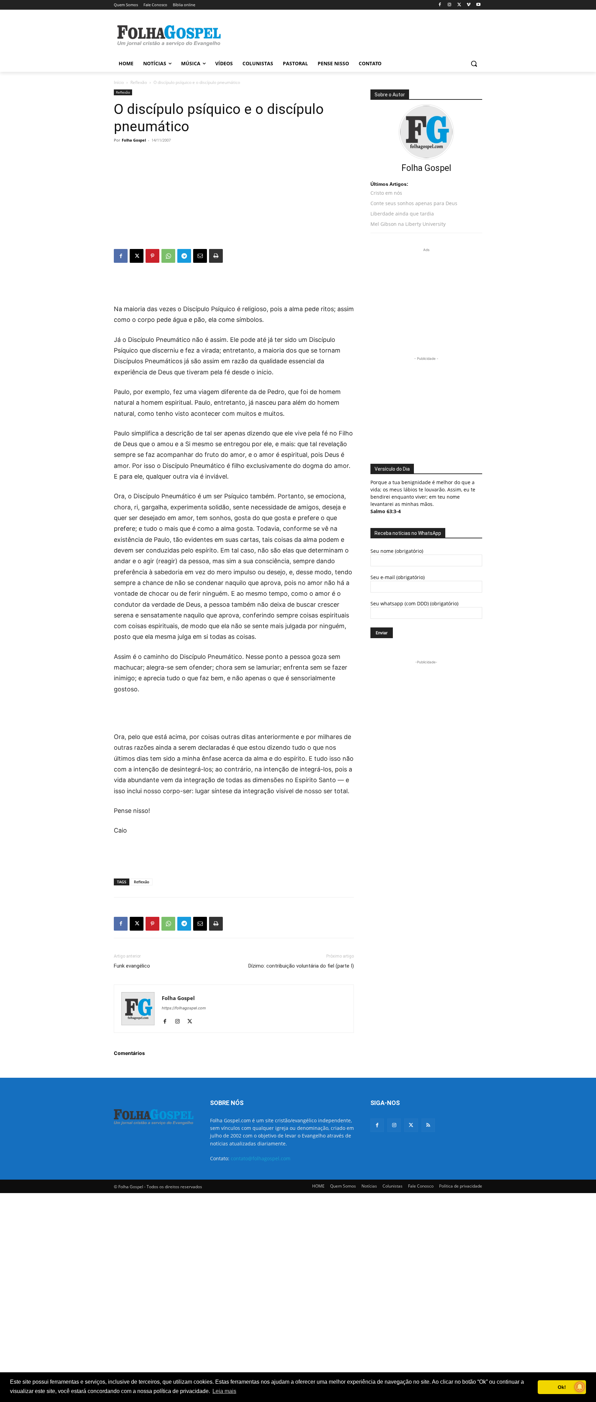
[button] (474, 63)
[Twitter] (411, 1125)
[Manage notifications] (579, 1386)
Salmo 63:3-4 (385, 511)
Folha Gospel (134, 140)
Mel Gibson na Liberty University (408, 224)
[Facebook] (440, 5)
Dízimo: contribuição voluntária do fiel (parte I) (301, 966)
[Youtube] (478, 5)
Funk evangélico (132, 966)
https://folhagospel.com (184, 1008)
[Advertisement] (349, 34)
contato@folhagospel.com (260, 1158)
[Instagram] (450, 5)
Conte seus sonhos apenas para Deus (413, 203)
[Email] (200, 256)
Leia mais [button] (224, 1391)
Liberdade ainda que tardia (402, 213)
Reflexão (138, 82)
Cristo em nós (386, 193)
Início (119, 82)
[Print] (216, 256)
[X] (459, 5)
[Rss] (428, 1125)
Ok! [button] (562, 1387)
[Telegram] (184, 256)
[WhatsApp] (168, 256)
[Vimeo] (469, 5)
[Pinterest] (152, 256)
